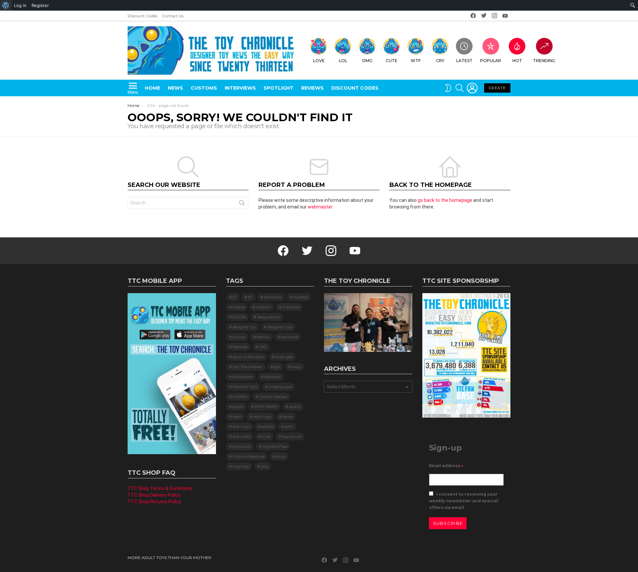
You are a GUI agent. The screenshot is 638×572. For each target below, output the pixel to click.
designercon (268, 316)
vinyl (280, 456)
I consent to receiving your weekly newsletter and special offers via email (463, 501)
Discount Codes (142, 15)
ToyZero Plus (275, 446)
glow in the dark (248, 356)
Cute (391, 60)
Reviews (312, 88)
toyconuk (242, 446)
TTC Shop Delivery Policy (154, 495)
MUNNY (240, 396)
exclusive (289, 336)
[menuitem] (6, 5)
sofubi (267, 426)
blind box (273, 296)
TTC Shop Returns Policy (154, 501)
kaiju (296, 366)
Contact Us (172, 15)
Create (497, 88)
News (175, 88)
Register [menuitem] (40, 5)
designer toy (244, 326)
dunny (239, 336)
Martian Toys (245, 386)
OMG (367, 60)
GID (263, 346)
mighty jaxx (280, 386)
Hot (517, 60)
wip (264, 466)
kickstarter (243, 376)
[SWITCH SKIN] (448, 88)
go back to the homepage (445, 200)
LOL (343, 60)
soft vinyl (241, 426)
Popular (490, 60)
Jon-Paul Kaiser (248, 366)
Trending (544, 60)
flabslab (240, 346)
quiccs (295, 406)
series (288, 416)
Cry (440, 60)
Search (242, 204)
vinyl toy (241, 466)
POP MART (266, 406)
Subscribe (448, 523)
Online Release (273, 396)
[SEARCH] (460, 88)
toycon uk (291, 436)
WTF (416, 60)
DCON (239, 316)
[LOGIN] (472, 88)
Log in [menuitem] (20, 5)
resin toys (262, 416)
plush (238, 406)
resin (237, 416)
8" (250, 296)
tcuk (266, 436)
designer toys (279, 326)
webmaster (320, 206)
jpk (277, 366)
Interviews (240, 88)
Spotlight (278, 88)
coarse (239, 306)
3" (235, 296)
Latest (464, 60)
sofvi (289, 426)
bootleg (300, 296)
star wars (241, 436)
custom (263, 306)
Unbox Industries (249, 456)
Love (319, 60)
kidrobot (273, 376)
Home (152, 88)
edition (263, 336)
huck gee (284, 356)
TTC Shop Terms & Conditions (160, 488)
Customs (204, 88)
